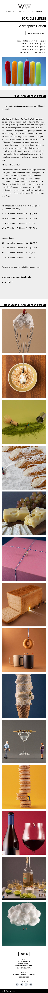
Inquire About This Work (35, 33)
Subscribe (25, 954)
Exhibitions (10, 11)
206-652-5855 (24, 977)
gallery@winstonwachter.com (21, 106)
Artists (21, 11)
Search (39, 11)
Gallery (30, 11)
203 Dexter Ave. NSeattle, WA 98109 (24, 963)
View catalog (7, 282)
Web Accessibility (8, 991)
